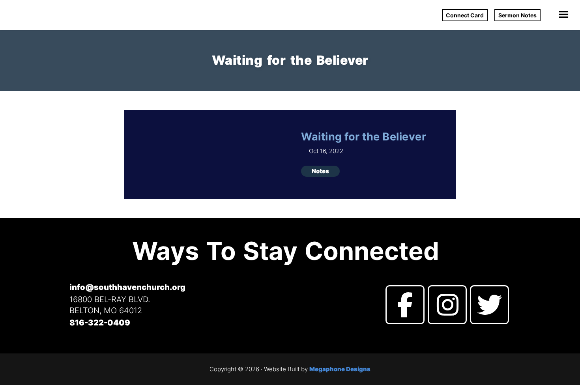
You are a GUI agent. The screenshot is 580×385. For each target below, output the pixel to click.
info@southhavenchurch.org (127, 287)
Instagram (447, 304)
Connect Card (465, 15)
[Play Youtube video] (204, 156)
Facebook (405, 304)
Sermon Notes (517, 15)
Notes (320, 171)
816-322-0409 (99, 322)
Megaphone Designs (339, 369)
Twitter (489, 304)
